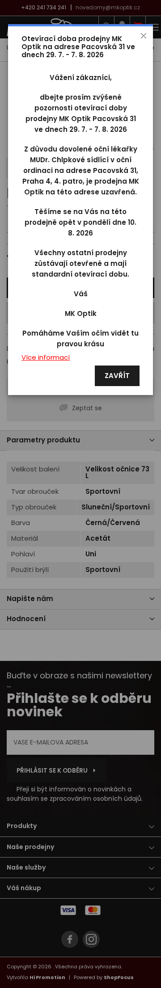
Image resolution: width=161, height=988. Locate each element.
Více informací (45, 357)
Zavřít (117, 376)
